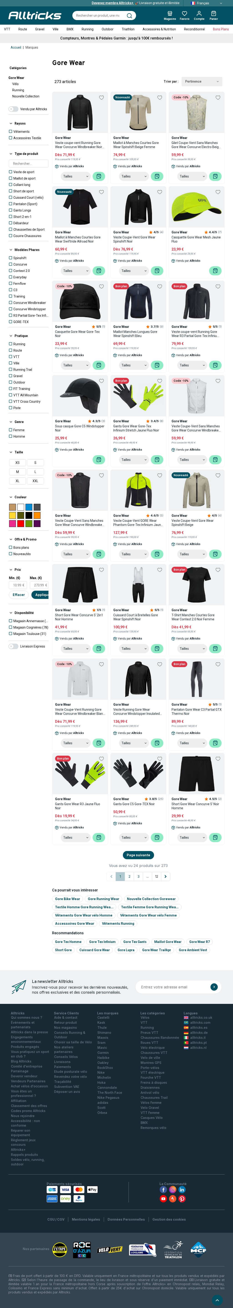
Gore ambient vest (193, 950)
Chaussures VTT (154, 1053)
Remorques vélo (153, 1128)
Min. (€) (14, 578)
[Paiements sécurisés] (72, 1194)
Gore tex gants (135, 942)
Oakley (103, 1063)
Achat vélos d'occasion (29, 1086)
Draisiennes (150, 1087)
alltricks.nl (198, 1048)
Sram (101, 1042)
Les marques (108, 1013)
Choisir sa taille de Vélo (73, 1042)
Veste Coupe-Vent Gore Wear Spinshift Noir (134, 239)
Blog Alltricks (21, 1061)
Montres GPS (151, 1063)
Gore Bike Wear (67, 899)
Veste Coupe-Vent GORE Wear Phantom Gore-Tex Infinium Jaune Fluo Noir (138, 523)
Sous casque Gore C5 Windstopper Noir (79, 428)
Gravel (39, 29)
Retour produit (65, 1022)
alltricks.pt (198, 1042)
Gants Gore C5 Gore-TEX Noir (134, 804)
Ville (55, 29)
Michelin (104, 1077)
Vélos (145, 1017)
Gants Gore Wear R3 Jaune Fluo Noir (77, 806)
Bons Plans (221, 29)
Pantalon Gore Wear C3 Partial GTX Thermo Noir (197, 711)
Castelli (103, 1017)
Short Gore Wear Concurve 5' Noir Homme (195, 806)
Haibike (103, 1058)
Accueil (16, 47)
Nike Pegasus (108, 1097)
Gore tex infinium (102, 942)
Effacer (19, 595)
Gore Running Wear (103, 899)
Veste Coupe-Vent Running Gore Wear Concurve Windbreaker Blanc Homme (79, 712)
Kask (101, 1022)
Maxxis (102, 1037)
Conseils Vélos (66, 1057)
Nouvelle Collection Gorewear (151, 899)
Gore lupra (126, 950)
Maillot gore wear (168, 942)
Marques (31, 47)
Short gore (63, 950)
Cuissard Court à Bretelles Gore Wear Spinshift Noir (135, 617)
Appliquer (43, 595)
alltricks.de (199, 1032)
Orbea (102, 1113)
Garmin (103, 1053)
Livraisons (62, 1062)
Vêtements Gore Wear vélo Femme (148, 915)
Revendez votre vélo (70, 1076)
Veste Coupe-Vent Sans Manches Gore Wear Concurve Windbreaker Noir (79, 523)
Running (88, 29)
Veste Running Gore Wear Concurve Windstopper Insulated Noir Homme (136, 712)
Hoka (101, 1082)
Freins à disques (154, 1082)
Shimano (104, 1032)
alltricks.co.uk (201, 1017)
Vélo (15, 84)
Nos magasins (65, 1027)
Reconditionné (194, 29)
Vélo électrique (153, 1048)
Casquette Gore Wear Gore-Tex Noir (77, 334)
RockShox (105, 1068)
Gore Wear (16, 78)
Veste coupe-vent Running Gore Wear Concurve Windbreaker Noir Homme (78, 145)
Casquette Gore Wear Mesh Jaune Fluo (196, 239)
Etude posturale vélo (70, 1071)
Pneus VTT (149, 1032)
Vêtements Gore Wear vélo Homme (83, 915)
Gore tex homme (68, 942)
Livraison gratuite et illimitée (136, 3)
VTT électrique (153, 1072)
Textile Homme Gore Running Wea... (84, 907)
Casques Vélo (152, 1118)
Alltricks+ (18, 1149)
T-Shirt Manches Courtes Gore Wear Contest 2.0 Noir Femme (193, 617)
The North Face (109, 1092)
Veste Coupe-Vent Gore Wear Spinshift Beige (193, 523)
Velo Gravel (150, 1108)
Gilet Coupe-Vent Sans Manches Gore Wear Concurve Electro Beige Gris (196, 145)
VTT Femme (150, 1113)
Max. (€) (36, 578)
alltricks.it (198, 1037)
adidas (102, 1102)
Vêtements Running (118, 923)
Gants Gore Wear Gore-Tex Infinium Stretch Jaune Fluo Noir (136, 428)
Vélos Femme (151, 1102)
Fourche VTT (151, 1077)
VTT (7, 29)
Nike (101, 1072)
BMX (70, 29)
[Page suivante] (165, 876)
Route (22, 29)
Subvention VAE (66, 1087)
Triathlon (128, 29)
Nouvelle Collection (25, 96)
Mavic (102, 1048)
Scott (101, 1108)
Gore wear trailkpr (156, 950)
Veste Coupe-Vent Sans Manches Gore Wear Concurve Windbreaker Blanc (196, 428)
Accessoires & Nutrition (159, 29)
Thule (102, 1027)
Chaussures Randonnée (160, 1037)
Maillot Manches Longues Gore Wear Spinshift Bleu (135, 334)
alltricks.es (199, 1027)
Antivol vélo (150, 1092)
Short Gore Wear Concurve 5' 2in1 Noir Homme (79, 617)
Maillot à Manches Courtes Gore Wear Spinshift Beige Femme (136, 145)
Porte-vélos (150, 1068)
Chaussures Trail (154, 1097)
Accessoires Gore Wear (74, 923)
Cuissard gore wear (94, 950)
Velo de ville (150, 1058)
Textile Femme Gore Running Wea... (150, 907)
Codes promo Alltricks (28, 1111)
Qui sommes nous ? (26, 1017)
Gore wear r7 (199, 942)
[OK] (214, 987)
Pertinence (193, 81)
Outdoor (108, 29)
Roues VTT (149, 1042)
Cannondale (107, 1087)
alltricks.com (200, 1022)
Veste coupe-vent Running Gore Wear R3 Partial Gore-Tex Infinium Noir (196, 334)
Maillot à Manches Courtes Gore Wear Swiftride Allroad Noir (78, 239)
